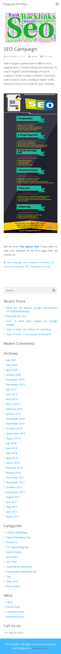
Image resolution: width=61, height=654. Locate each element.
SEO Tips (47, 56)
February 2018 (14, 467)
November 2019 (15, 384)
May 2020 (11, 364)
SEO (40, 63)
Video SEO (12, 581)
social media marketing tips (21, 571)
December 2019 (15, 379)
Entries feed (13, 606)
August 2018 (13, 438)
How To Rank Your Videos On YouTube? (28, 329)
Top (8, 576)
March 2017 (13, 516)
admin (34, 56)
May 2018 (11, 453)
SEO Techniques (33, 266)
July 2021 (11, 360)
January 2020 (13, 374)
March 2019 (13, 404)
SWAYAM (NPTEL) (16, 316)
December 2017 (15, 477)
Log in (9, 601)
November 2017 (15, 482)
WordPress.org (14, 616)
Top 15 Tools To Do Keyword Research (28, 334)
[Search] (57, 4)
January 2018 (13, 472)
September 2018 (15, 433)
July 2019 (11, 389)
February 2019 (14, 409)
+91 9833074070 (13, 632)
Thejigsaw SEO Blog (14, 4)
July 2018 (11, 443)
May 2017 (11, 506)
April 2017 (12, 511)
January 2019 (13, 413)
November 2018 (15, 423)
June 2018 (11, 448)
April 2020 (12, 369)
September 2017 (15, 492)
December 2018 (15, 418)
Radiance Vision (40, 648)
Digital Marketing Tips (18, 537)
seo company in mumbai (36, 262)
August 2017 (13, 497)
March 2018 (13, 462)
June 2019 (11, 394)
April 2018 (12, 457)
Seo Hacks (12, 556)
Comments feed (15, 611)
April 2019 (12, 399)
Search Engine (14, 552)
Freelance (11, 542)
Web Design (13, 586)
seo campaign (14, 262)
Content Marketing (16, 532)
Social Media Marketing (19, 566)
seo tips (47, 266)
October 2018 (14, 428)
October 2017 (14, 487)
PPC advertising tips (17, 547)
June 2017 (11, 501)
